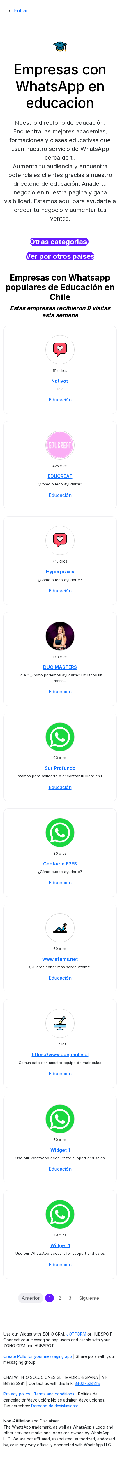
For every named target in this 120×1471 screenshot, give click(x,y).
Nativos (60, 381)
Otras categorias (59, 242)
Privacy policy (16, 1394)
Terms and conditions (54, 1394)
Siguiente (89, 1298)
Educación (60, 400)
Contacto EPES (60, 864)
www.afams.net (60, 959)
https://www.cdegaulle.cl (60, 1054)
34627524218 (87, 1383)
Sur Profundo (60, 768)
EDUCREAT (60, 476)
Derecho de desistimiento (55, 1406)
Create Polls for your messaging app (37, 1356)
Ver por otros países (60, 256)
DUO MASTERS (60, 667)
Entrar (21, 10)
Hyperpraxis (60, 571)
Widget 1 (60, 1150)
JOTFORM (76, 1334)
